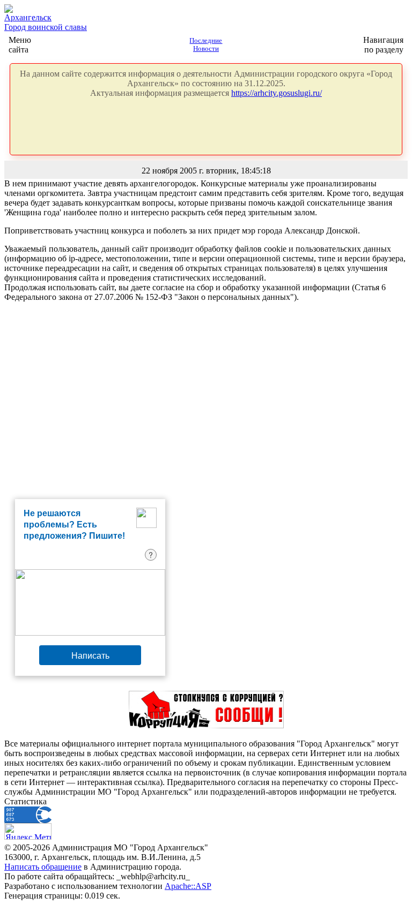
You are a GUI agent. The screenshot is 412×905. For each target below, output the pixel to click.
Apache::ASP (188, 886)
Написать (90, 655)
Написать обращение (43, 866)
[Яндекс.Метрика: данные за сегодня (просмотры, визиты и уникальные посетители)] (28, 831)
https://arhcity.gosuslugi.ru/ (276, 92)
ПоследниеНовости (205, 44)
